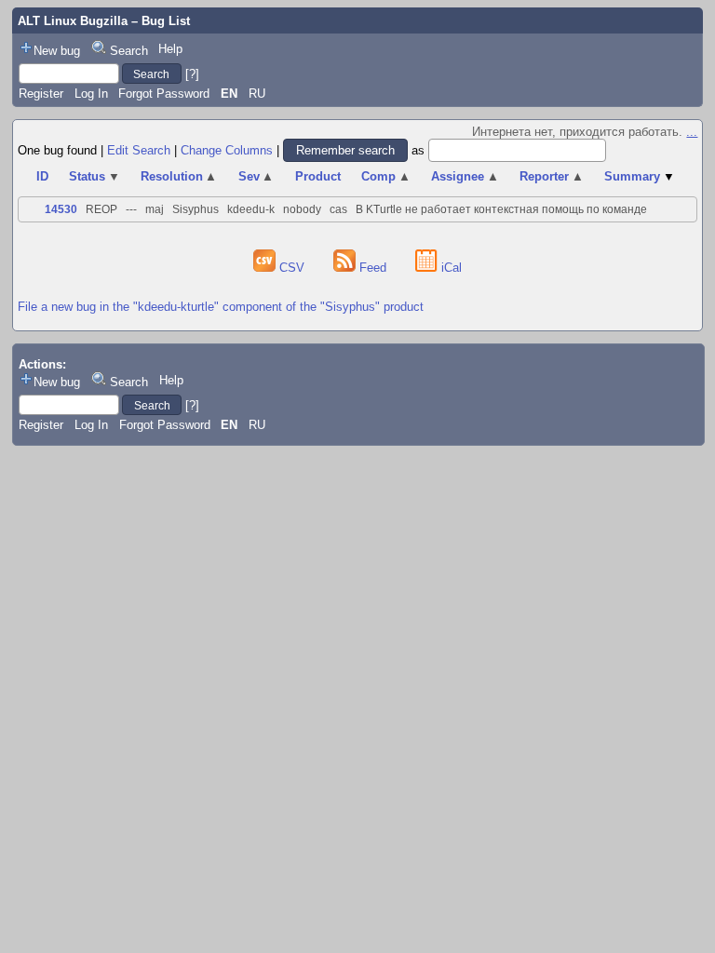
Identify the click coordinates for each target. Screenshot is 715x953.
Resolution (179, 176)
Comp (386, 176)
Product (318, 176)
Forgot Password (163, 94)
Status (94, 176)
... (691, 132)
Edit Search (138, 150)
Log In (91, 94)
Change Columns (227, 150)
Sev (256, 176)
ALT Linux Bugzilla (73, 21)
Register (41, 94)
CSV (292, 268)
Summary (639, 176)
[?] (192, 74)
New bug (57, 51)
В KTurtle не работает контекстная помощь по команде (501, 209)
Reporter (551, 176)
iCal (450, 268)
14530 (61, 209)
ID (42, 176)
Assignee (465, 176)
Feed (373, 268)
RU (257, 94)
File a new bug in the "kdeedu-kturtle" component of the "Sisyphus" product (221, 307)
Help (170, 49)
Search (129, 51)
